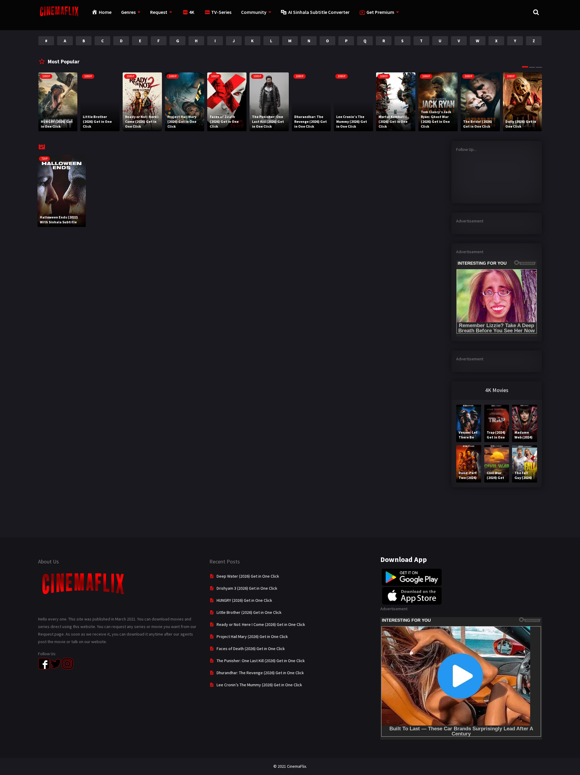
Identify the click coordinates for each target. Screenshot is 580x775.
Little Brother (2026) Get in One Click (249, 612)
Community (253, 12)
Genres (128, 12)
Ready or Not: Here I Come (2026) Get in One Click (261, 624)
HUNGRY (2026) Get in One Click (244, 600)
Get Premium (380, 12)
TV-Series (221, 12)
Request (158, 12)
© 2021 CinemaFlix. (290, 766)
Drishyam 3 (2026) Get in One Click (247, 588)
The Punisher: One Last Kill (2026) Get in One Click (261, 660)
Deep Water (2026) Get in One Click (248, 576)
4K (191, 12)
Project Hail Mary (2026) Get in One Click (252, 636)
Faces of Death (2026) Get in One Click (251, 648)
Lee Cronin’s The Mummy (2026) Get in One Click (259, 684)
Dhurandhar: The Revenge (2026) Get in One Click (260, 672)
